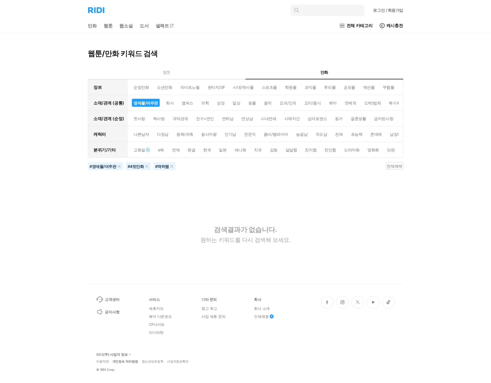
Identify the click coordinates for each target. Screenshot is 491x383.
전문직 (250, 134)
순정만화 (141, 87)
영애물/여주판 (146, 102)
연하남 (228, 118)
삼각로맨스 (317, 118)
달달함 (291, 149)
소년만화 (164, 87)
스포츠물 (269, 87)
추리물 (330, 87)
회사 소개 (262, 308)
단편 (391, 149)
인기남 (230, 134)
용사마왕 (209, 134)
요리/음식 (312, 102)
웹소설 (126, 25)
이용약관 (102, 361)
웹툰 (108, 25)
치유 (258, 149)
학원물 (291, 87)
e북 (161, 149)
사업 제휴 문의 (213, 316)
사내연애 (268, 118)
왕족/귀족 (184, 134)
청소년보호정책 (152, 361)
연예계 (350, 102)
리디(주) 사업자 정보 (112, 355)
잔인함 (330, 149)
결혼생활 (358, 118)
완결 (191, 149)
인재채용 (261, 316)
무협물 (388, 87)
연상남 (247, 118)
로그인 (388, 10)
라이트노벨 (190, 87)
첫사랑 (139, 118)
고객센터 (112, 299)
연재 (176, 149)
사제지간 (292, 118)
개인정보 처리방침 (125, 361)
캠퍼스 (187, 102)
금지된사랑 (383, 118)
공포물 (349, 87)
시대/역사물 (243, 87)
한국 (207, 149)
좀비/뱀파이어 (276, 134)
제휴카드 (156, 308)
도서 (144, 25)
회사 (170, 102)
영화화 (373, 149)
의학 (205, 102)
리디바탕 (156, 332)
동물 (252, 102)
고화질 (139, 149)
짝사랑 (159, 118)
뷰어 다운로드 (160, 316)
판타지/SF (216, 87)
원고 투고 (209, 308)
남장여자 (397, 134)
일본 (222, 149)
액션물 (369, 87)
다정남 (162, 134)
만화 (92, 25)
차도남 (321, 134)
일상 (236, 102)
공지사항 (112, 312)
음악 (268, 102)
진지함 (311, 149)
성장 (220, 102)
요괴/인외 (288, 102)
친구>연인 (205, 118)
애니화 (240, 149)
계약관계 (180, 118)
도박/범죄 (372, 102)
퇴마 (333, 102)
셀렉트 (162, 25)
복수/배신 (397, 102)
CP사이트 (157, 324)
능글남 (302, 134)
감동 (274, 149)
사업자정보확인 (178, 361)
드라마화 (351, 149)
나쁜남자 (141, 134)
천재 (339, 134)
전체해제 (394, 166)
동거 (339, 118)
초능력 (357, 134)
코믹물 (310, 87)
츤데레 (376, 134)
